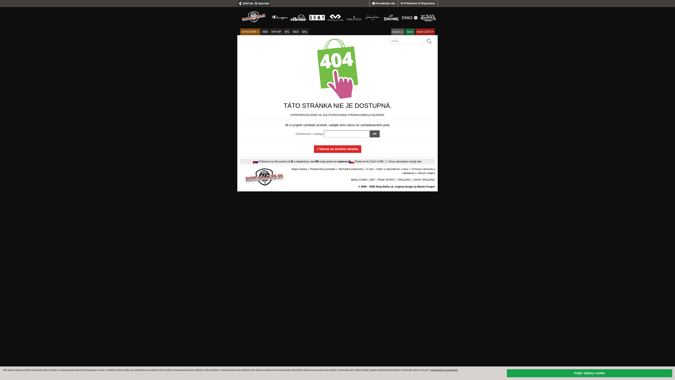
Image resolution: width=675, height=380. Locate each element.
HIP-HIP (276, 31)
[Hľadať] (429, 41)
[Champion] (280, 17)
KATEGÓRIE (250, 31)
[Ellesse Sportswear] (298, 17)
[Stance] (409, 17)
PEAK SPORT (386, 179)
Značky (398, 31)
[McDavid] (335, 17)
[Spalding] (391, 17)
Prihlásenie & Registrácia (419, 3)
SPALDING (404, 179)
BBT (372, 179)
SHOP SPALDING (424, 179)
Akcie (410, 31)
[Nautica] (354, 17)
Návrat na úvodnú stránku (338, 149)
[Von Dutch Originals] (428, 17)
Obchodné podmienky (351, 168)
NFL (287, 31)
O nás (369, 168)
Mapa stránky (299, 168)
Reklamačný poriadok (322, 168)
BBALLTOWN (359, 179)
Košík (424, 31)
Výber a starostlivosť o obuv (392, 168)
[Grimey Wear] (317, 17)
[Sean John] (372, 17)
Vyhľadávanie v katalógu (309, 133)
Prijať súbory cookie (589, 373)
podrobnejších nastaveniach (444, 370)
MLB (295, 31)
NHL (304, 31)
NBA (265, 31)
